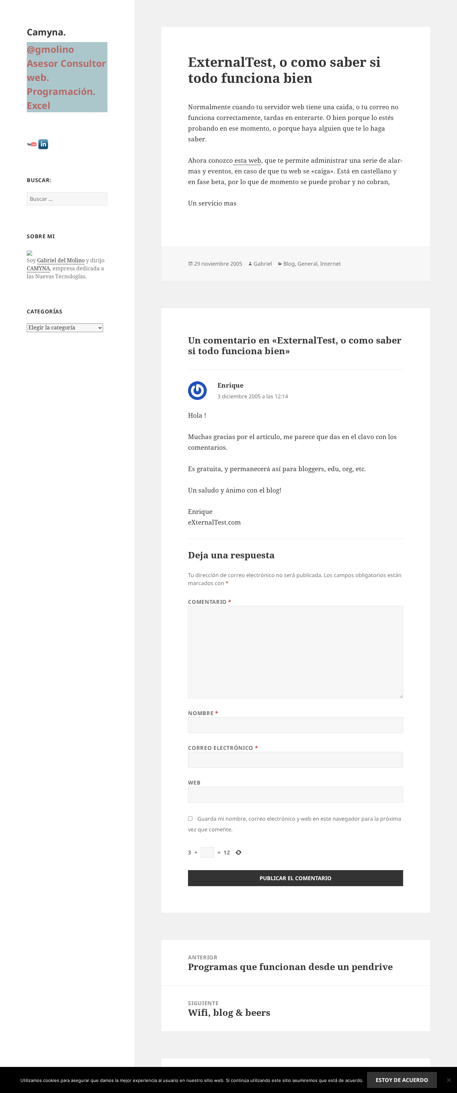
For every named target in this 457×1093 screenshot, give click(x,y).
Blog (289, 263)
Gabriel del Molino (61, 260)
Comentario (210, 601)
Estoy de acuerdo (402, 1080)
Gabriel (263, 263)
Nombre (203, 713)
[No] (448, 1080)
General (307, 263)
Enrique (230, 385)
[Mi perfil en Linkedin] (43, 144)
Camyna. (46, 32)
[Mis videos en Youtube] (32, 144)
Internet (330, 263)
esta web (247, 160)
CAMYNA (38, 268)
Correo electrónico (223, 748)
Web (194, 782)
